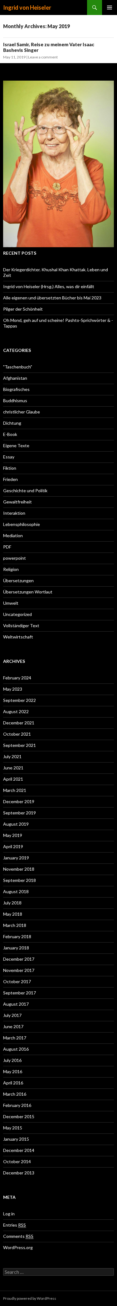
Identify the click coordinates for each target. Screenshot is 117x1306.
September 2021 (19, 745)
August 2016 (16, 1049)
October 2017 (17, 981)
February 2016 (17, 1105)
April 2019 (13, 846)
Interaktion (14, 513)
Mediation (13, 535)
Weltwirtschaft (18, 636)
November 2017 (18, 970)
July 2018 (12, 902)
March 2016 (14, 1094)
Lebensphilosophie (21, 524)
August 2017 (16, 1004)
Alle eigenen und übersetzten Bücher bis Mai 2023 (52, 297)
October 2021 (17, 734)
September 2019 (19, 812)
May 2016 (12, 1071)
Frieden (10, 479)
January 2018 (16, 947)
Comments (18, 1236)
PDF (7, 546)
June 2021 (13, 767)
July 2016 (12, 1060)
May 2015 (12, 1127)
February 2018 (17, 936)
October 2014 (17, 1161)
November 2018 (18, 869)
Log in (9, 1213)
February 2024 (17, 677)
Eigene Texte (16, 445)
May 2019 (12, 835)
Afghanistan (15, 378)
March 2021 (14, 790)
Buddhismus (15, 400)
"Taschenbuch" (17, 366)
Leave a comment (43, 57)
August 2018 (16, 891)
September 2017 (19, 992)
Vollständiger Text (21, 625)
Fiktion (9, 468)
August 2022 (16, 711)
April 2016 (13, 1082)
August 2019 (16, 824)
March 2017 (14, 1037)
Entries (14, 1225)
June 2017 (13, 1026)
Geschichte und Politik (25, 490)
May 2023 (12, 689)
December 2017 (18, 959)
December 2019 (18, 801)
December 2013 (18, 1172)
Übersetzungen (18, 580)
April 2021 (13, 779)
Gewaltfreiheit (17, 501)
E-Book (10, 434)
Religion (11, 569)
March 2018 (14, 925)
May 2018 (12, 914)
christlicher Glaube (21, 411)
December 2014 (18, 1150)
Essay (8, 456)
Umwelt (10, 603)
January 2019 (16, 857)
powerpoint (14, 558)
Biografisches (16, 389)
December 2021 (18, 722)
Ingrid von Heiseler (27, 7)
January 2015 (16, 1139)
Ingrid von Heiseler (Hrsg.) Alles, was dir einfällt (48, 286)
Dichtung (12, 423)
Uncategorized (17, 614)
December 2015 (18, 1116)
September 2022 (19, 700)
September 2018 (19, 880)
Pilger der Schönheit (23, 309)
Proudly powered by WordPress (29, 1298)
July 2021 (12, 756)
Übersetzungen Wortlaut (27, 591)
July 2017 (12, 1015)
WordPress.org (18, 1247)
